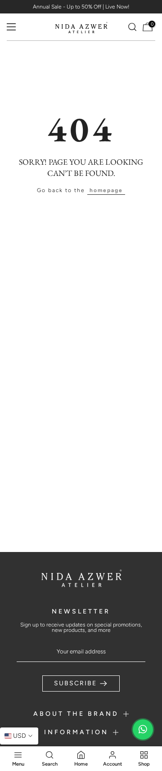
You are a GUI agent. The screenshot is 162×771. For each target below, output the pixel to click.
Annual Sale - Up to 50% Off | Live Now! (81, 7)
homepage (106, 190)
